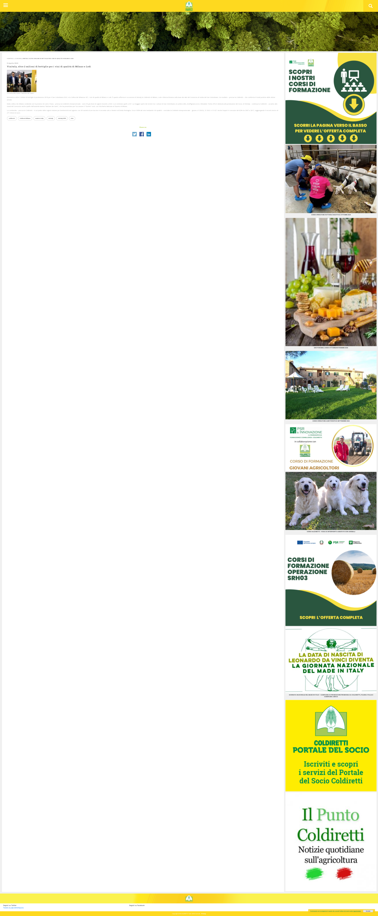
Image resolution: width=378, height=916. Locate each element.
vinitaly (50, 118)
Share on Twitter (134, 134)
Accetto (368, 911)
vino (72, 118)
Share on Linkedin (149, 134)
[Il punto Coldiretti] (331, 842)
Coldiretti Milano (25, 118)
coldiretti (12, 118)
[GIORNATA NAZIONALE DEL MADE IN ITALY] (331, 660)
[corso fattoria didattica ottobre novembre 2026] (331, 179)
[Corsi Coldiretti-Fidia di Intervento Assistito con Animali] (331, 501)
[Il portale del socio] (331, 745)
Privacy (203, 914)
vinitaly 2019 (62, 118)
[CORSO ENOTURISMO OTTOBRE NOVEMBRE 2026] (331, 282)
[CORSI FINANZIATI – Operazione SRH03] (331, 580)
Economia (18, 58)
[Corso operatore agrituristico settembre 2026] (331, 385)
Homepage (10, 58)
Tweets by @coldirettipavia (13, 908)
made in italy (39, 118)
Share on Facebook (141, 134)
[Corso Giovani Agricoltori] (331, 447)
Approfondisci (357, 911)
